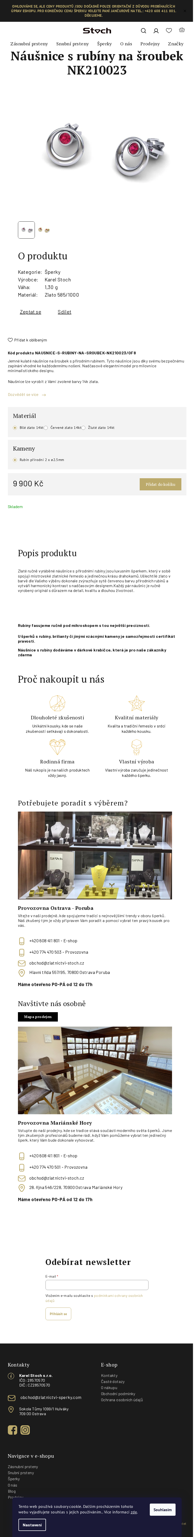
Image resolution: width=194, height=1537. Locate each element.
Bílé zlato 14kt (32, 427)
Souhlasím (163, 1509)
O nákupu (109, 1387)
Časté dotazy (113, 1381)
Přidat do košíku (160, 484)
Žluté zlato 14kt (101, 427)
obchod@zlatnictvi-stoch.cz (56, 962)
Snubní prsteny (21, 1472)
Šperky (52, 272)
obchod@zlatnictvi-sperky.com (51, 1397)
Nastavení (32, 1524)
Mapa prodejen (38, 1016)
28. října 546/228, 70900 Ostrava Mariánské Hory (76, 1187)
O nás (12, 1485)
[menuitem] (29, 44)
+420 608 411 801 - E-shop (53, 940)
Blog (12, 1491)
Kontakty (109, 1375)
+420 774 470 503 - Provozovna (58, 951)
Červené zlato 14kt (66, 427)
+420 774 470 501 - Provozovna (58, 1166)
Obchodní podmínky (118, 1393)
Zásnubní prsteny (23, 1466)
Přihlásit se (58, 1314)
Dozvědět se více (24, 394)
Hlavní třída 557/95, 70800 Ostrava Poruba (69, 972)
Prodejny (15, 1497)
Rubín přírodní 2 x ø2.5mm (42, 459)
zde (134, 1511)
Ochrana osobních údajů (122, 1399)
